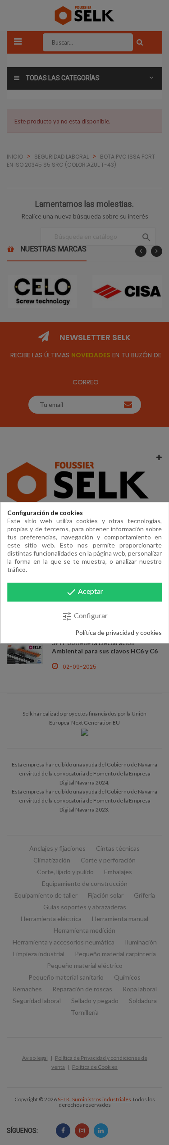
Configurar (85, 616)
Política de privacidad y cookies (118, 632)
